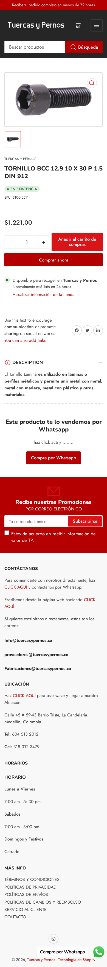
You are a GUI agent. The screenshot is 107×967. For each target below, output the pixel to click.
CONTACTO (15, 917)
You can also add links (25, 340)
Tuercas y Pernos (20, 158)
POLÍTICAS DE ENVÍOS (26, 894)
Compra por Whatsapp (53, 457)
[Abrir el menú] (97, 25)
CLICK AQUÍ (15, 587)
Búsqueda (88, 47)
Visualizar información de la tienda (43, 294)
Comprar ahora (53, 260)
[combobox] (53, 47)
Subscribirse (85, 521)
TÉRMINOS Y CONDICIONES (32, 879)
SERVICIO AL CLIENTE (25, 909)
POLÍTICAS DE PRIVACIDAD (30, 887)
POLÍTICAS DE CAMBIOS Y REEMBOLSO (42, 902)
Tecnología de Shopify (76, 959)
